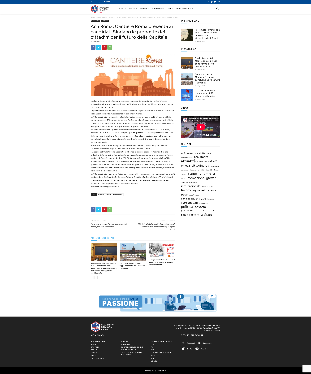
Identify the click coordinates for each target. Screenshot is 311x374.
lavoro (186, 190)
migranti (196, 191)
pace (184, 194)
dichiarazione (194, 170)
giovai (108, 195)
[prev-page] (92, 277)
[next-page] (96, 277)
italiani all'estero (207, 186)
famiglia (101, 195)
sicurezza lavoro (212, 211)
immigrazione (193, 182)
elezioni (183, 174)
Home (93, 17)
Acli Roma (112, 17)
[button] (217, 9)
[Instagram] (211, 2)
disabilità (209, 170)
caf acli (212, 161)
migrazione (208, 190)
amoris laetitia (200, 153)
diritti (202, 170)
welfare (206, 214)
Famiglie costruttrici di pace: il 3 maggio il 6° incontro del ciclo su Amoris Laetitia (162, 262)
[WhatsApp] (109, 47)
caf (205, 162)
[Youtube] (218, 2)
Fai (200, 174)
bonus (200, 162)
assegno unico (187, 157)
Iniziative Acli (102, 17)
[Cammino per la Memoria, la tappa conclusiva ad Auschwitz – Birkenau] (133, 252)
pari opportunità (190, 199)
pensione (203, 203)
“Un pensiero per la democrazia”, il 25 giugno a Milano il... (205, 93)
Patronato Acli (189, 203)
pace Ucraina (194, 195)
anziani (209, 153)
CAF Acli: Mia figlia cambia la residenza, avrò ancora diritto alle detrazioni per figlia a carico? (156, 226)
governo (184, 182)
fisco (183, 178)
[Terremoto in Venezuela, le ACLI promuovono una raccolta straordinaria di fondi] (187, 35)
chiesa (185, 165)
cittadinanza (200, 165)
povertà (200, 207)
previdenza (187, 210)
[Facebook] (208, 2)
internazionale (190, 186)
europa (192, 174)
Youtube (204, 349)
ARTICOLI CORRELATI (102, 238)
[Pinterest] (104, 47)
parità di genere (207, 199)
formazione (196, 178)
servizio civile (200, 211)
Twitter (190, 349)
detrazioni (184, 170)
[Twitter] (215, 2)
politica (187, 207)
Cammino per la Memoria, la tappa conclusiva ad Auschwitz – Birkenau (132, 265)
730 (183, 153)
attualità (188, 161)
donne (216, 170)
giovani (212, 178)
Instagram (207, 343)
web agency (150, 370)
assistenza (201, 157)
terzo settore (117, 195)
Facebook (191, 343)
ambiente (189, 153)
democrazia (215, 166)
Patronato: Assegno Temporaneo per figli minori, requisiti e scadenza (109, 225)
